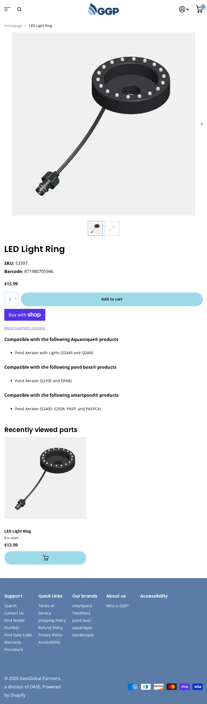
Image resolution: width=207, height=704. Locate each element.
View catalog (7, 11)
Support (13, 596)
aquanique (82, 627)
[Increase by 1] (17, 294)
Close (19, 9)
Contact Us (14, 613)
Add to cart (111, 299)
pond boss (81, 620)
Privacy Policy (50, 634)
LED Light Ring (17, 531)
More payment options (24, 327)
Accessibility (49, 642)
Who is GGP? (117, 605)
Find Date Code (18, 634)
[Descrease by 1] (17, 304)
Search (10, 605)
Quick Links (50, 596)
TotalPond (81, 613)
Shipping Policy (52, 620)
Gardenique (83, 634)
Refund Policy (50, 627)
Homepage (13, 25)
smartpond (82, 605)
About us (116, 596)
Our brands (84, 596)
